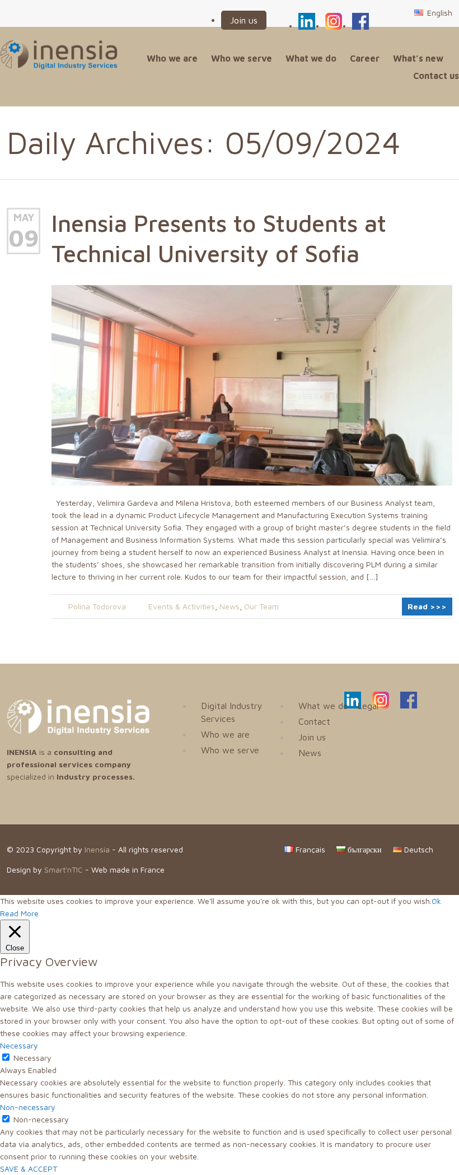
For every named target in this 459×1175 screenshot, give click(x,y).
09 (23, 237)
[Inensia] (59, 54)
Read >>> (427, 606)
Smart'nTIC (63, 869)
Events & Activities (181, 606)
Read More (19, 913)
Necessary (32, 1057)
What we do (310, 58)
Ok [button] (436, 901)
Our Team (261, 606)
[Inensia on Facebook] (408, 705)
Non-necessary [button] (27, 1107)
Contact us (436, 76)
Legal (367, 706)
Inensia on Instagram (334, 20)
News (229, 606)
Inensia (97, 849)
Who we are (172, 58)
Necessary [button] (19, 1045)
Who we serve (241, 58)
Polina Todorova (97, 606)
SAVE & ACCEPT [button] (28, 1168)
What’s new (418, 58)
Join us (243, 20)
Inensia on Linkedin (307, 20)
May (23, 217)
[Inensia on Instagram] (380, 705)
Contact (314, 721)
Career (365, 58)
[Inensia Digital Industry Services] (78, 731)
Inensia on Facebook (360, 20)
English (438, 12)
